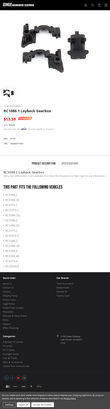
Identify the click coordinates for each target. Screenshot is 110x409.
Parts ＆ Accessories (13, 362)
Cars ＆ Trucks (10, 358)
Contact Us (8, 287)
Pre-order (7, 345)
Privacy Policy (9, 299)
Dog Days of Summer (13, 341)
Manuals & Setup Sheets (15, 315)
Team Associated (64, 283)
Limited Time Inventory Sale (16, 366)
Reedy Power (62, 287)
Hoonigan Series (11, 354)
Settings (9, 404)
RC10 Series (9, 350)
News (6, 319)
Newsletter (8, 311)
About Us (7, 283)
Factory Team (63, 295)
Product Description (44, 163)
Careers (7, 291)
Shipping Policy (10, 295)
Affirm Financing (10, 327)
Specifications (69, 163)
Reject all (23, 404)
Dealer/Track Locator (13, 307)
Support (7, 323)
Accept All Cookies (42, 404)
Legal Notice (9, 303)
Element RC (62, 291)
